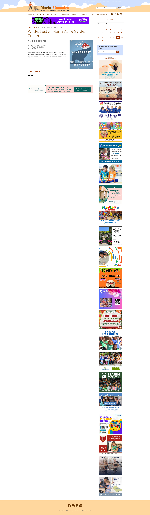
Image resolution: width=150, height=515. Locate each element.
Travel (92, 14)
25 (106, 37)
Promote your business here (110, 58)
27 (114, 37)
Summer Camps (102, 14)
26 (110, 37)
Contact (99, 1)
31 (102, 40)
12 (110, 32)
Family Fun (40, 14)
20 (114, 35)
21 (118, 35)
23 (98, 37)
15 (121, 32)
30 (98, 40)
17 (102, 35)
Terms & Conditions (117, 1)
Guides (74, 14)
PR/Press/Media (106, 1)
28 (118, 37)
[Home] (49, 6)
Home (29, 27)
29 (121, 37)
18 (106, 35)
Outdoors (83, 14)
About (87, 1)
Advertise (92, 1)
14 (118, 32)
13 (114, 32)
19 (110, 35)
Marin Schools (64, 14)
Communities (51, 14)
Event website (35, 71)
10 (102, 32)
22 (121, 35)
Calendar (31, 14)
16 (98, 35)
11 (106, 32)
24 (102, 37)
